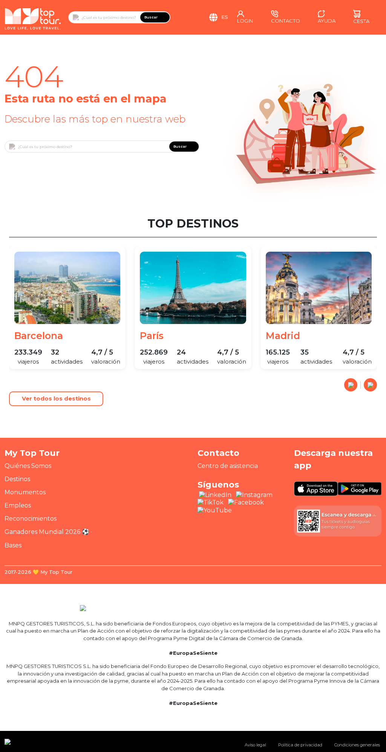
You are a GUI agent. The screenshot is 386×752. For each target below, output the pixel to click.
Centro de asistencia (228, 465)
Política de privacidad (300, 744)
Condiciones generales (357, 744)
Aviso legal (255, 744)
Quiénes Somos (28, 465)
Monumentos (25, 492)
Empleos (18, 505)
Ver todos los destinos (56, 398)
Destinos (17, 479)
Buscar (151, 17)
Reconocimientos (31, 518)
